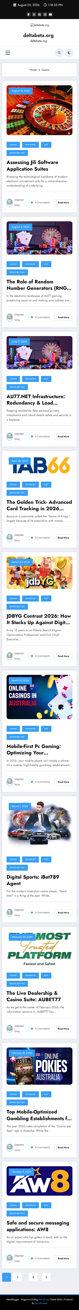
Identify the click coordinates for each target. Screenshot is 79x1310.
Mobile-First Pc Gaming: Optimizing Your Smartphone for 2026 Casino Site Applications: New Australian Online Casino (35, 749)
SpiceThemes (41, 1303)
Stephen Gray (19, 202)
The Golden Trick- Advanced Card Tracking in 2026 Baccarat (39, 505)
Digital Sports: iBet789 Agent (33, 880)
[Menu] (8, 53)
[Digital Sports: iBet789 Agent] (39, 825)
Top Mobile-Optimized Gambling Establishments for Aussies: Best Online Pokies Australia (39, 1115)
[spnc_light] (69, 52)
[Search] (59, 52)
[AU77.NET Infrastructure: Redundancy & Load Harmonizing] (39, 352)
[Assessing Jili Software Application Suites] (39, 110)
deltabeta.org (38, 35)
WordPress (44, 1299)
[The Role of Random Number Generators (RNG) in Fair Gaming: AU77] (39, 237)
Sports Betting (17, 153)
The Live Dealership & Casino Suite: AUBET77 (34, 996)
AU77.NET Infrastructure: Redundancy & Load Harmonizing (36, 399)
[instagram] (45, 14)
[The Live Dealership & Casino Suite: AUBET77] (39, 948)
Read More (63, 202)
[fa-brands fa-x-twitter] (34, 14)
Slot (46, 144)
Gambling (30, 144)
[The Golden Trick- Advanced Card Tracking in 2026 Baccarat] (39, 465)
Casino (13, 144)
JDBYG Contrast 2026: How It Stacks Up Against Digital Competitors (39, 619)
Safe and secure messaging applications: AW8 (38, 1226)
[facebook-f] (29, 14)
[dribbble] (39, 14)
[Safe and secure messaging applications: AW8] (39, 1181)
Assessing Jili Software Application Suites (32, 165)
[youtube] (50, 14)
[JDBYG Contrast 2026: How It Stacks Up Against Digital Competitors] (39, 572)
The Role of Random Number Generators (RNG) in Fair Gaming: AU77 (38, 285)
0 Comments (42, 202)
